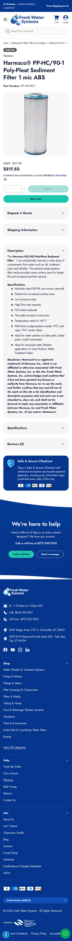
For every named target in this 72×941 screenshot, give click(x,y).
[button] (56, 19)
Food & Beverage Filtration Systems (23, 710)
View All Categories (14, 747)
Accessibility (57, 933)
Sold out (48, 188)
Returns (7, 793)
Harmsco (8, 56)
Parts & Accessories (14, 723)
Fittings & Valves (12, 683)
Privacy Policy (39, 933)
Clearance (9, 717)
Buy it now (36, 199)
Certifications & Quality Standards (22, 866)
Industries (8, 859)
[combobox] (36, 31)
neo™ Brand (10, 826)
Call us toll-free (21, 554)
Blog (6, 839)
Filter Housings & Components (20, 690)
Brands (7, 737)
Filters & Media (11, 696)
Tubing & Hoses (12, 703)
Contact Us (9, 800)
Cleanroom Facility (13, 833)
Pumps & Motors (12, 676)
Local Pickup (10, 853)
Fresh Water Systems (25, 911)
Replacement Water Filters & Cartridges (29, 43)
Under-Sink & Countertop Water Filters (25, 730)
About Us (8, 819)
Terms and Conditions (15, 933)
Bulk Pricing (10, 787)
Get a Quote (10, 773)
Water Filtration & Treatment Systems (24, 670)
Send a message (50, 554)
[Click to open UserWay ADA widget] (6, 934)
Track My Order (12, 767)
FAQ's (6, 873)
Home (5, 43)
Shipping (8, 780)
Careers (7, 846)
